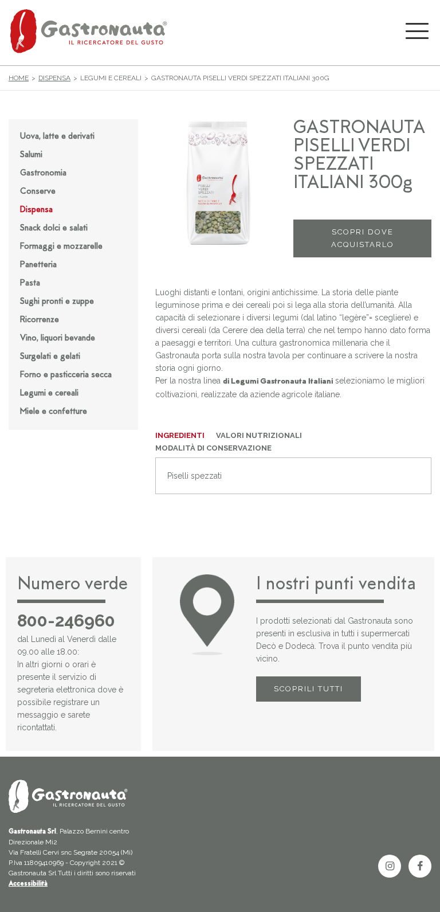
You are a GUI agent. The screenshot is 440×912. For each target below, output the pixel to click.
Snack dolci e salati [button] (54, 228)
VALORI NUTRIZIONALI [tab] (259, 435)
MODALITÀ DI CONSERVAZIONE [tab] (213, 448)
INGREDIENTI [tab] (180, 435)
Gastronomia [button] (43, 173)
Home (19, 78)
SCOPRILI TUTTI (308, 688)
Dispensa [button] (36, 210)
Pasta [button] (30, 283)
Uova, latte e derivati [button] (57, 136)
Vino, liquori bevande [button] (57, 338)
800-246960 (66, 620)
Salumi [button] (31, 155)
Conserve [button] (38, 191)
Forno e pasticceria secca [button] (66, 375)
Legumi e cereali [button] (49, 393)
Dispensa (54, 78)
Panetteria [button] (38, 265)
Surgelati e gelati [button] (50, 357)
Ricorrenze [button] (39, 320)
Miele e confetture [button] (53, 412)
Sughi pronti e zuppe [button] (57, 302)
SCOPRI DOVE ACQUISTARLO (362, 238)
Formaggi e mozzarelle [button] (61, 246)
